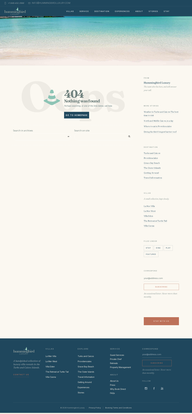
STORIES (153, 11)
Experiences (83, 387)
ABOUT (139, 11)
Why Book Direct (118, 389)
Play (168, 248)
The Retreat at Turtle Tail (155, 221)
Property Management (120, 367)
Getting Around (151, 172)
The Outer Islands (152, 168)
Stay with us (161, 321)
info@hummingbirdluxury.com (51, 3)
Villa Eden (148, 216)
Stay (148, 248)
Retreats (114, 363)
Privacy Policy (95, 408)
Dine (158, 248)
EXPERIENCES (122, 11)
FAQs (112, 393)
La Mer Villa (149, 206)
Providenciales (151, 158)
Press (112, 385)
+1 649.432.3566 (16, 3)
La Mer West (150, 211)
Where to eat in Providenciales (157, 126)
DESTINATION (101, 11)
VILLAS (70, 11)
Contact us (21, 375)
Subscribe (161, 287)
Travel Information (153, 177)
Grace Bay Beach (152, 163)
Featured (151, 254)
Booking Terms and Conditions (118, 408)
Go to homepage (77, 115)
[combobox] (42, 136)
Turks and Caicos (152, 153)
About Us (114, 381)
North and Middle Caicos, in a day (158, 121)
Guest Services (117, 355)
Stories (81, 392)
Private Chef (116, 359)
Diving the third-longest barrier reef (160, 132)
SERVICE (84, 11)
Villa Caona (149, 225)
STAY (167, 11)
